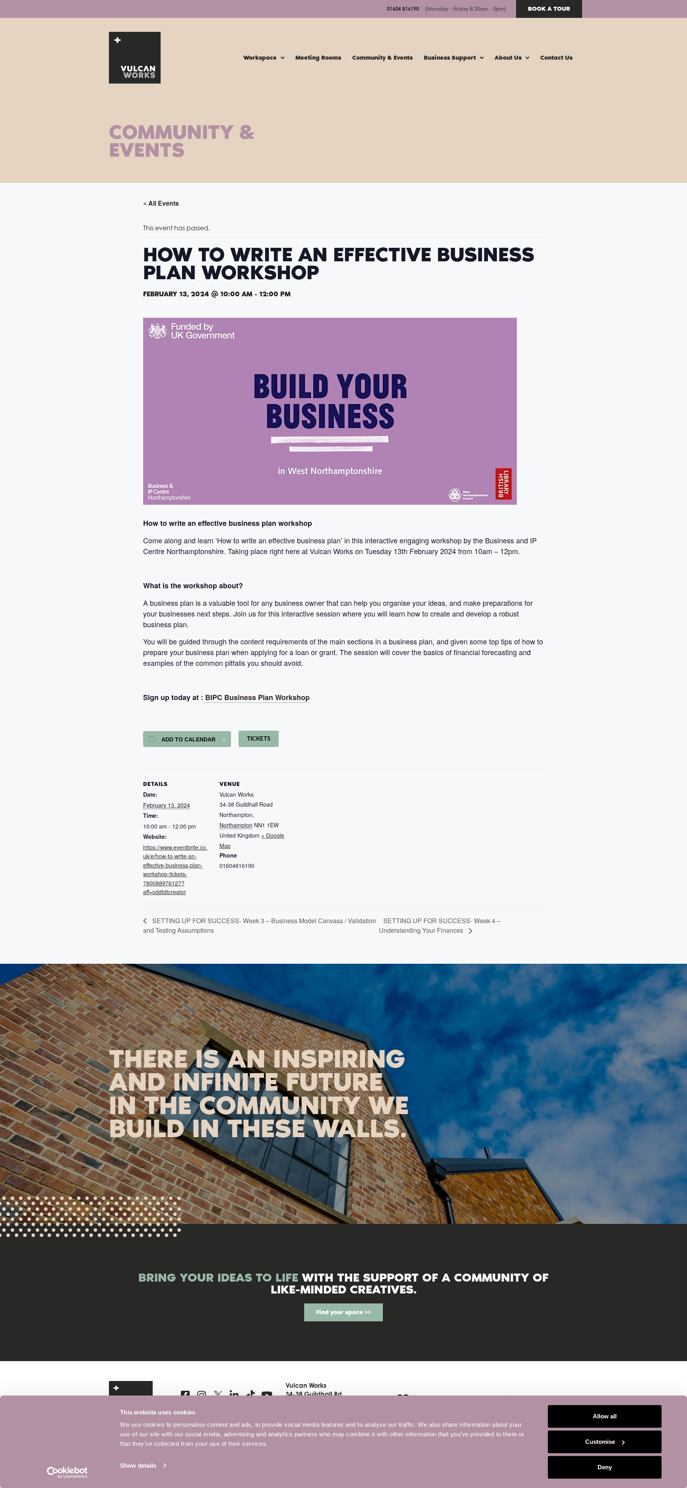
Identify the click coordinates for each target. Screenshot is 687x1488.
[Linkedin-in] (234, 1395)
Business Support (450, 57)
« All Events (161, 203)
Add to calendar (188, 739)
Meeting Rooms (318, 57)
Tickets (258, 739)
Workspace (260, 57)
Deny (605, 1467)
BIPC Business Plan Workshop (257, 697)
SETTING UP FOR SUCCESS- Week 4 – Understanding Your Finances (440, 925)
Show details (138, 1465)
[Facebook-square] (185, 1395)
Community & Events (382, 57)
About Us (508, 57)
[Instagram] (202, 1395)
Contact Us (556, 57)
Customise (600, 1441)
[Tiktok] (251, 1395)
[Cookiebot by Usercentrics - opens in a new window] (67, 1472)
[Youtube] (267, 1395)
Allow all (605, 1416)
